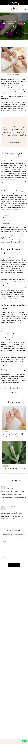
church (13, 388)
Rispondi (3, 501)
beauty (6, 388)
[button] (24, 741)
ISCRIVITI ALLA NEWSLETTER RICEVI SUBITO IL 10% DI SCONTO (14, 1)
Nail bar (9, 74)
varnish (20, 388)
